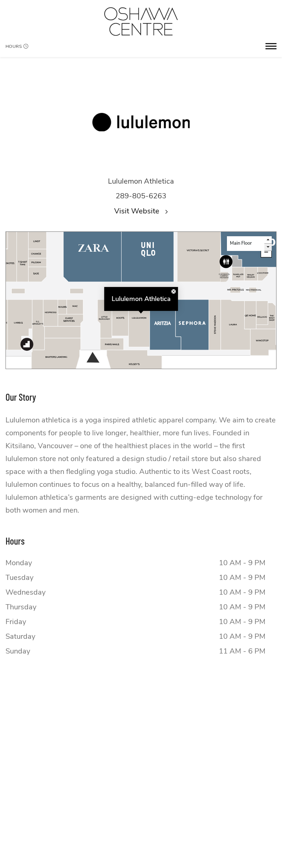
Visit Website (137, 211)
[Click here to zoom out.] (266, 252)
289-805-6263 (141, 196)
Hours (14, 46)
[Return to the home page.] (141, 21)
